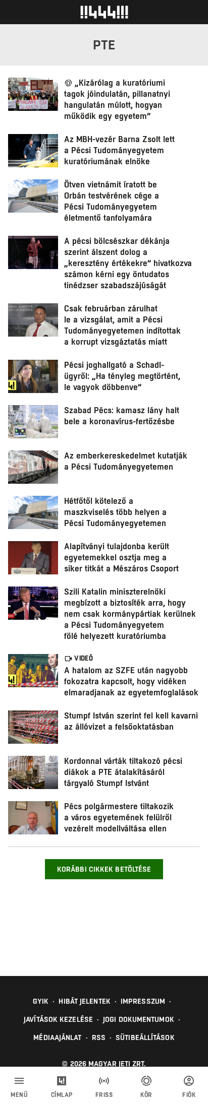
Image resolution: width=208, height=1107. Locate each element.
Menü (19, 1094)
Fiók (188, 1094)
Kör (146, 1094)
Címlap (62, 1094)
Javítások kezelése (58, 1019)
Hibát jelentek (84, 1001)
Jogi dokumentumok (138, 1019)
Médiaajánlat (57, 1037)
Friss (104, 1094)
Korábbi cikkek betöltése (104, 869)
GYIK (40, 1001)
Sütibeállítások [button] (145, 1037)
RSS (99, 1037)
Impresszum (143, 1001)
